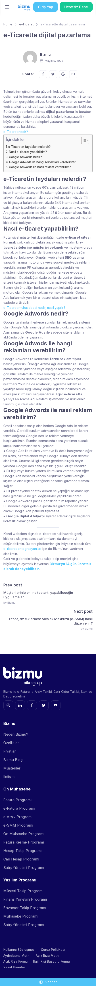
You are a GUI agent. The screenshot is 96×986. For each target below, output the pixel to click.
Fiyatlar (9, 751)
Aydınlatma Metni (16, 955)
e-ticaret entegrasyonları (22, 549)
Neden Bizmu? (15, 734)
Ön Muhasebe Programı (23, 833)
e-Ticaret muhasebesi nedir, (24, 307)
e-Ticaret (26, 24)
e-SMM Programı (18, 825)
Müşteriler (12, 768)
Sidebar (51, 982)
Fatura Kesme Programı (23, 842)
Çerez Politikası (53, 949)
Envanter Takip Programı (24, 908)
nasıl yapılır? (56, 307)
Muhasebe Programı (20, 916)
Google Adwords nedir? (25, 157)
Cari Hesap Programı (21, 859)
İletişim (9, 776)
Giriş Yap (45, 7)
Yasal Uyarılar (14, 967)
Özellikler (11, 743)
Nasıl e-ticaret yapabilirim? (28, 152)
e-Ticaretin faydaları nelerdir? (29, 147)
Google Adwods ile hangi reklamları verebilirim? (42, 162)
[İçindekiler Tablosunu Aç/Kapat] (83, 140)
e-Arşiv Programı (17, 817)
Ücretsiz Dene (76, 7)
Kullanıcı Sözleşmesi (19, 949)
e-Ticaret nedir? (15, 132)
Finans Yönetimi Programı (25, 899)
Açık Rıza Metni (48, 955)
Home (7, 24)
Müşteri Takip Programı (23, 891)
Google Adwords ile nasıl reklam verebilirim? (40, 167)
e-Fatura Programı (19, 808)
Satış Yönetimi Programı (23, 867)
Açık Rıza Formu (15, 961)
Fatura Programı (17, 800)
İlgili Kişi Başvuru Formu (51, 961)
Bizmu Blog (13, 759)
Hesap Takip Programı (22, 850)
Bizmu (45, 54)
